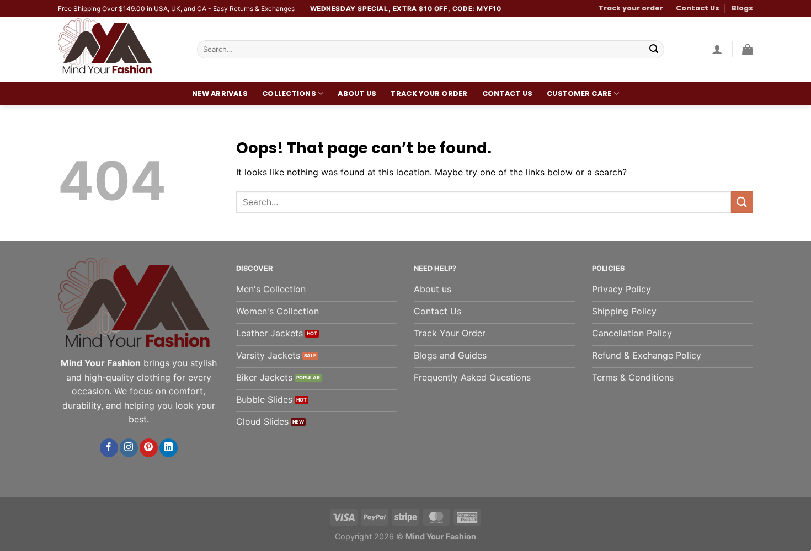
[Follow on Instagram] (129, 447)
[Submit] (653, 49)
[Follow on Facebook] (109, 447)
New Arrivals (220, 93)
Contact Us (697, 8)
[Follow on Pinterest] (149, 447)
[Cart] (747, 49)
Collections (289, 93)
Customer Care (579, 93)
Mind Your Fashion (441, 536)
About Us (357, 93)
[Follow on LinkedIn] (168, 447)
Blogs (742, 8)
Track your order (631, 8)
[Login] (717, 49)
